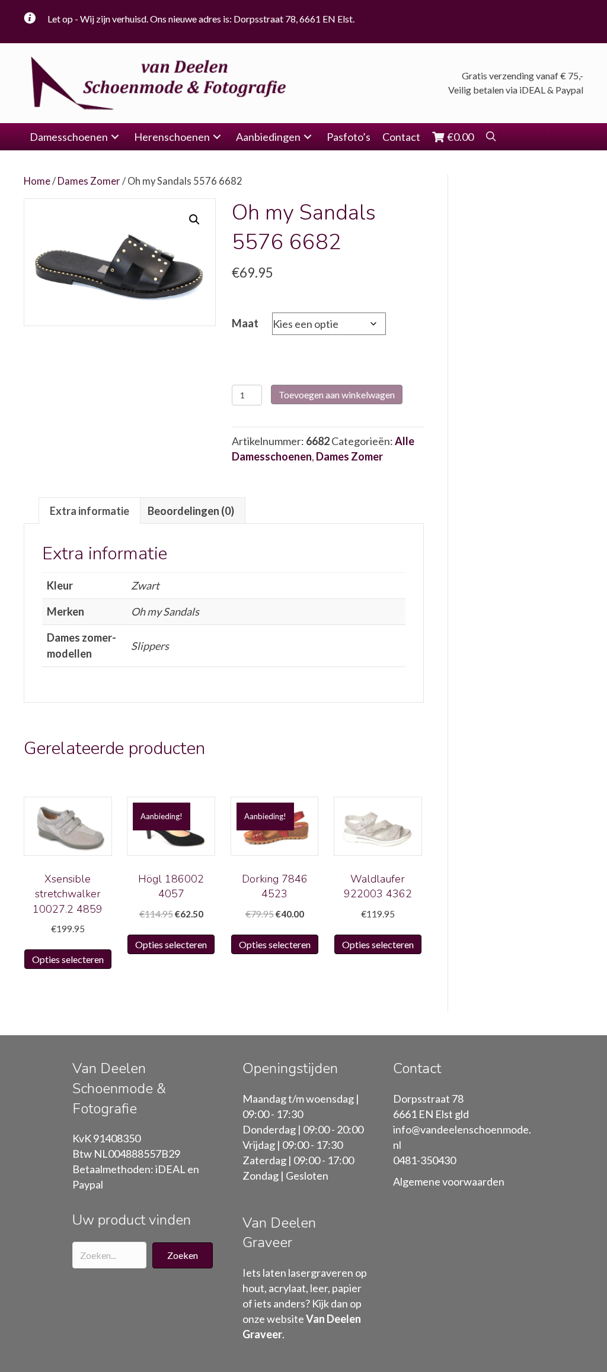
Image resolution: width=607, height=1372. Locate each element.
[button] (115, 137)
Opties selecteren (68, 959)
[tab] (89, 510)
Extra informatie (89, 510)
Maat (245, 323)
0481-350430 (424, 1160)
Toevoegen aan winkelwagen (337, 394)
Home (37, 181)
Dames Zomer (88, 181)
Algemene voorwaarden (448, 1181)
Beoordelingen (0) (191, 510)
